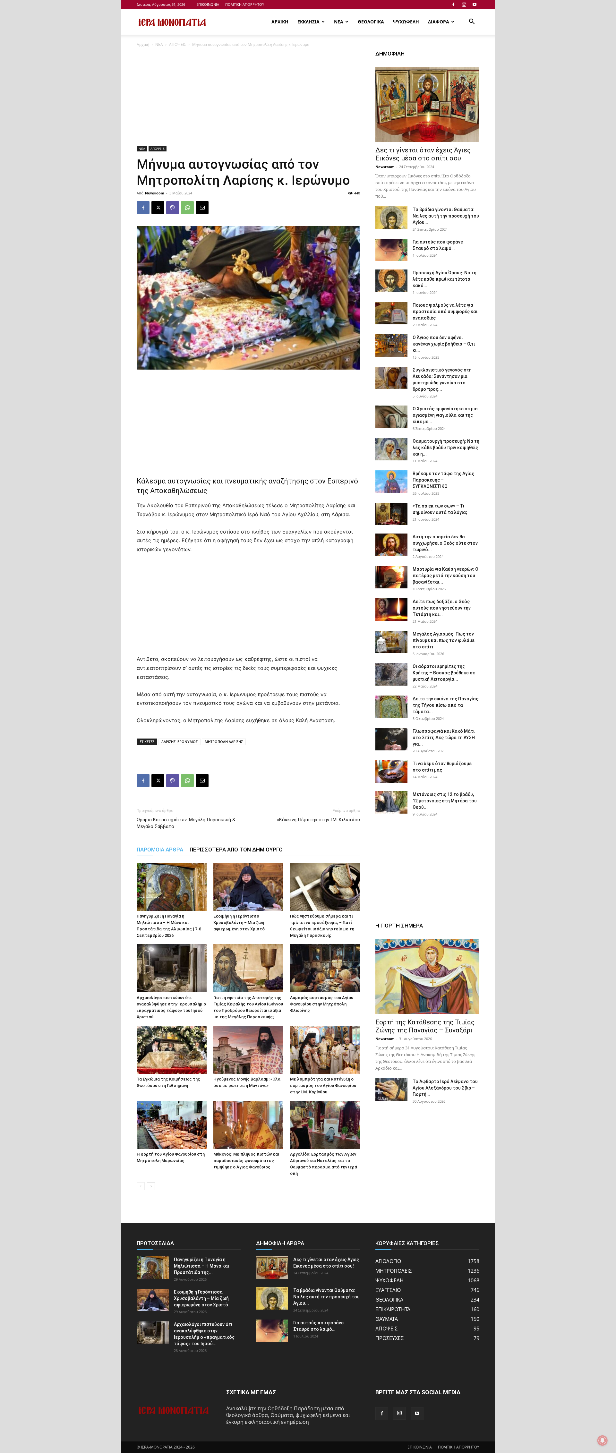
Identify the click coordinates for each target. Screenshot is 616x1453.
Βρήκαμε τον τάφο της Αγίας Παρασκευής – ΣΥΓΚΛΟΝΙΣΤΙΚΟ (443, 480)
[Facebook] (453, 4)
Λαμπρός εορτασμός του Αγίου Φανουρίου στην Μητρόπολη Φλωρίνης (321, 1004)
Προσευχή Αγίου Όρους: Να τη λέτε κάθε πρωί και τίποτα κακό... (444, 279)
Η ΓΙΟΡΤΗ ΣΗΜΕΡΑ (399, 925)
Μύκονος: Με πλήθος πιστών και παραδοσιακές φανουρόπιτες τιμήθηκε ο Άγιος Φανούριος (246, 1160)
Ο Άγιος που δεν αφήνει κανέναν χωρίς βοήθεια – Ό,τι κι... (444, 344)
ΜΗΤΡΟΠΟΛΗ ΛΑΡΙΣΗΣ (224, 741)
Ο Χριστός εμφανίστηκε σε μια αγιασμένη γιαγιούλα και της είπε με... (445, 415)
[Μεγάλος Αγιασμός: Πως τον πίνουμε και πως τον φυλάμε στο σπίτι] (391, 642)
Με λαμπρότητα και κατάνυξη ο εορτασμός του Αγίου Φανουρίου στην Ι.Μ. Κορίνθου (323, 1085)
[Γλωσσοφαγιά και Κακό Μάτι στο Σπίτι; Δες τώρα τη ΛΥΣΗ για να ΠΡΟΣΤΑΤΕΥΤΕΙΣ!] (391, 739)
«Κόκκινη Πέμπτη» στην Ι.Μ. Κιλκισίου (318, 820)
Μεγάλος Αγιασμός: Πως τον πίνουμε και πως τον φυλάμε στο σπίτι (444, 640)
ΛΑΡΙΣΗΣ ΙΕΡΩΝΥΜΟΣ (179, 741)
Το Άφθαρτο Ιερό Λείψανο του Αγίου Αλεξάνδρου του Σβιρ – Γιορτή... (445, 1088)
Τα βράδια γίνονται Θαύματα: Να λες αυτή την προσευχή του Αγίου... (446, 216)
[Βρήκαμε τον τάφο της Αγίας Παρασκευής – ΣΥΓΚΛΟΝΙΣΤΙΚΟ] (391, 481)
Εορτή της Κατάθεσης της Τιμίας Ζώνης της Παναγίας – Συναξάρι (425, 1026)
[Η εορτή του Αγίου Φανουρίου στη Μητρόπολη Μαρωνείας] (172, 1125)
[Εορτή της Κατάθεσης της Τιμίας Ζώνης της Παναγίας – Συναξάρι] (427, 976)
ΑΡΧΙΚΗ (279, 22)
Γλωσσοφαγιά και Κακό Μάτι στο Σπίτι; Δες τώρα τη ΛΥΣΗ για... (444, 738)
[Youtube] (474, 4)
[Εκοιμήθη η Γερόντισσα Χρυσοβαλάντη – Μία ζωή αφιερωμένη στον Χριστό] (248, 887)
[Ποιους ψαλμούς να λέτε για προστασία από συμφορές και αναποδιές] (391, 313)
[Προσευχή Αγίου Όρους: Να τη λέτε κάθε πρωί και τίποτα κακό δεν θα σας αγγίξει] (391, 280)
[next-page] (151, 1186)
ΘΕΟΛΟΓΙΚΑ (371, 22)
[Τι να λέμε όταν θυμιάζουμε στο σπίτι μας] (391, 771)
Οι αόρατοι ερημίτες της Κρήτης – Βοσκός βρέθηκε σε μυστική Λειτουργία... (444, 673)
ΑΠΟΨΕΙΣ (177, 44)
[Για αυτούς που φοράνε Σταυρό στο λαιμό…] (391, 250)
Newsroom (154, 193)
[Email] (202, 207)
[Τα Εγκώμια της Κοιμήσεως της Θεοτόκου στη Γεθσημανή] (172, 1050)
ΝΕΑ (338, 22)
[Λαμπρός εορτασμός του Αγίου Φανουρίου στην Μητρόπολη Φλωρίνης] (325, 968)
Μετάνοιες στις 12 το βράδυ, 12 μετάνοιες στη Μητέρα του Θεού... (445, 801)
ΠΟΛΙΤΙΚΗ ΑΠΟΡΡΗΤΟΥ (244, 4)
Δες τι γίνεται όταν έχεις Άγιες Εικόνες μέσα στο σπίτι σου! (423, 154)
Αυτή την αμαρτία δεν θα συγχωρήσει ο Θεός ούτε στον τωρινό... (445, 543)
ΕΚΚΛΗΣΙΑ (308, 22)
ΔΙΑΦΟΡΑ (438, 22)
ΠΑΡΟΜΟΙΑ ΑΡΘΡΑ (160, 849)
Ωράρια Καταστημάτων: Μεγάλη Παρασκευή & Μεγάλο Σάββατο (186, 823)
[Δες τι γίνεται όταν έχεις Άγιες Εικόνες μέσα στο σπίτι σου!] (427, 104)
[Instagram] (464, 4)
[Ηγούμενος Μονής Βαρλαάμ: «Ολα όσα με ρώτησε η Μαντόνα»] (248, 1050)
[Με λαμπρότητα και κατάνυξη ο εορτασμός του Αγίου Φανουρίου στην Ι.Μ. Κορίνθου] (325, 1050)
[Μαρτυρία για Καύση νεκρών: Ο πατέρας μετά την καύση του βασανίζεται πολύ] (391, 577)
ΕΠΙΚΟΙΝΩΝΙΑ (207, 4)
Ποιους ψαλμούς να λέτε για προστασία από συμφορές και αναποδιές (445, 312)
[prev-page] (141, 1186)
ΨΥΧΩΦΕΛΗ (406, 22)
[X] (157, 207)
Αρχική (143, 44)
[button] (471, 22)
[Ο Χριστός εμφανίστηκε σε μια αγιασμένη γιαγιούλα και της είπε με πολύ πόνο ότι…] (391, 417)
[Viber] (172, 207)
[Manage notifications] (602, 1440)
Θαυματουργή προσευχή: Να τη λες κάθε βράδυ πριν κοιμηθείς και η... (446, 448)
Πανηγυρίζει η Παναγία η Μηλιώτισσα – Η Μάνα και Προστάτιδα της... (201, 1266)
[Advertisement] (248, 98)
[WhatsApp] (187, 207)
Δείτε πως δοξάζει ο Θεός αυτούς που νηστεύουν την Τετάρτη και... (442, 608)
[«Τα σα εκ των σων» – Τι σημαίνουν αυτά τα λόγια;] (391, 514)
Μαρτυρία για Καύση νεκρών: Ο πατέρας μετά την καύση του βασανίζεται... (445, 576)
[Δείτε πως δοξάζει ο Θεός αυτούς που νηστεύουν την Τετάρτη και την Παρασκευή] (391, 609)
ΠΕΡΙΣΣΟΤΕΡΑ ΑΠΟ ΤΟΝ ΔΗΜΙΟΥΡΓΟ (236, 849)
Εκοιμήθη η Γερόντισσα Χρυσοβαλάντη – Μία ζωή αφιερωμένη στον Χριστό (239, 922)
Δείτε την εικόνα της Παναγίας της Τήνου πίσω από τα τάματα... (445, 705)
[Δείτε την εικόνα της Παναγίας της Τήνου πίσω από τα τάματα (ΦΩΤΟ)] (391, 707)
